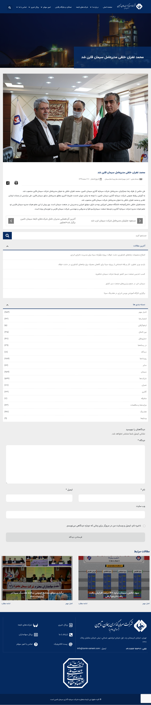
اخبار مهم (143, 312)
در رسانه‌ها (142, 345)
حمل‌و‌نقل (143, 338)
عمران (144, 385)
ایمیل (69, 490)
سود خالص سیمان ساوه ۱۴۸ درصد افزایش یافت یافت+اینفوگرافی (114, 594)
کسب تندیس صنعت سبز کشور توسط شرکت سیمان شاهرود (120, 274)
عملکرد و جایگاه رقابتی (63, 7)
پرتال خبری (35, 7)
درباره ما (95, 7)
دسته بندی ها (139, 304)
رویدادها (143, 358)
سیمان (144, 372)
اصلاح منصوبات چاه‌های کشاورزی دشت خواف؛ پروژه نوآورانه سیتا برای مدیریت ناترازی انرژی (107, 255)
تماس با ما (23, 7)
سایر (145, 365)
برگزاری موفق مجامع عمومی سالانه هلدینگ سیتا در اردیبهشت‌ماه (37, 594)
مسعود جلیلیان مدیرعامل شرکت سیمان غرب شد (113, 221)
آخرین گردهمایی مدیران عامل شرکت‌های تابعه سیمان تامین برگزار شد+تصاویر (48, 220)
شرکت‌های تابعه (82, 7)
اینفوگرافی (142, 325)
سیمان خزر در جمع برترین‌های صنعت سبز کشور (125, 283)
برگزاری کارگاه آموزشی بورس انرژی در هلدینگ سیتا (124, 293)
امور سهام (47, 7)
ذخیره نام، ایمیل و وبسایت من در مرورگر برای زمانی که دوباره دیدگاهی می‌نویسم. (103, 526)
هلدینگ (143, 411)
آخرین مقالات (139, 246)
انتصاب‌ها (143, 318)
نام (143, 490)
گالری (144, 392)
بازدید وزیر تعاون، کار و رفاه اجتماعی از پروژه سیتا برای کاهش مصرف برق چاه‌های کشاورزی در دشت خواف (101, 264)
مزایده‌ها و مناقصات (138, 405)
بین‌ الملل (143, 332)
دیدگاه (144, 352)
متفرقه (144, 398)
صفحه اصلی (107, 7)
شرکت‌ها (143, 378)
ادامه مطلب (82, 603)
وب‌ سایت (140, 506)
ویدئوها (144, 418)
